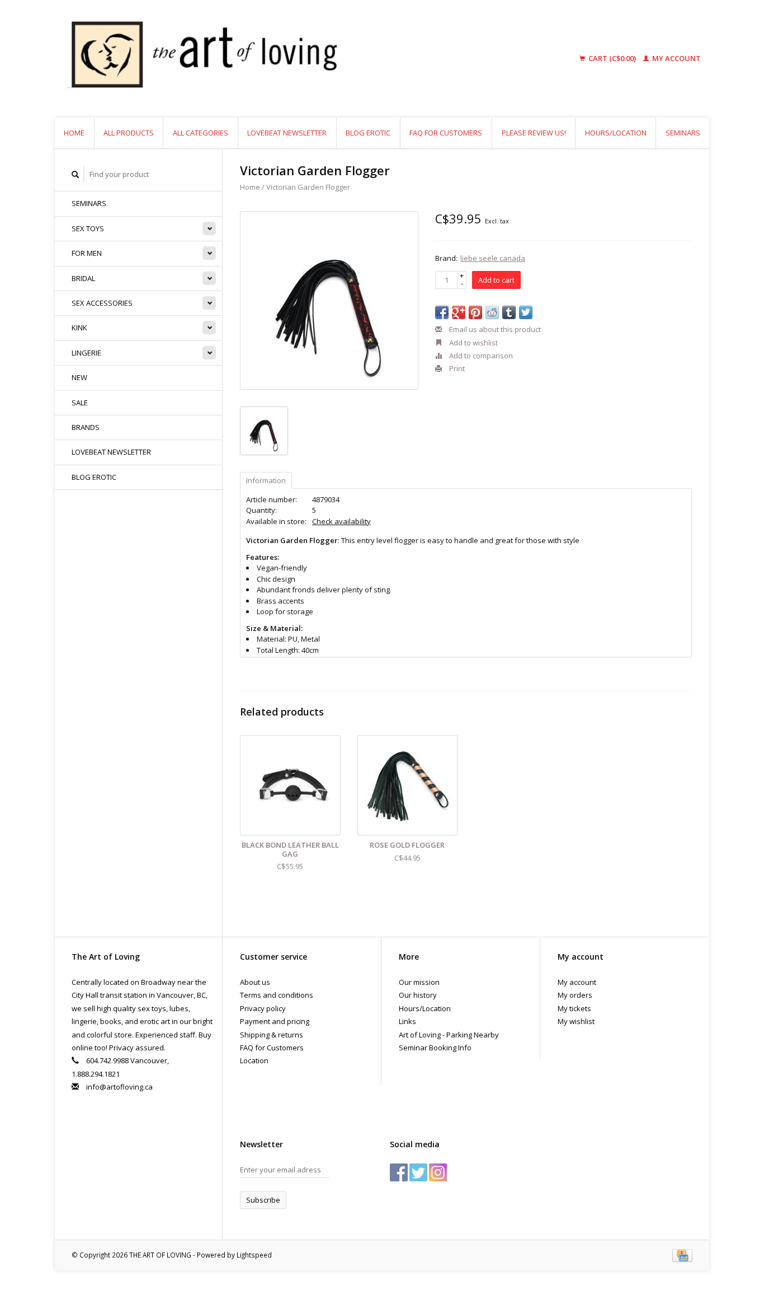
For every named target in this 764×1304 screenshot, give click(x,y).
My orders (575, 995)
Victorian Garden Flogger (308, 187)
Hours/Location (616, 133)
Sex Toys (88, 228)
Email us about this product (494, 329)
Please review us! (534, 133)
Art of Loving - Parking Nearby (449, 1035)
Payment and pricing (274, 1021)
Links (407, 1021)
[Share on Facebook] (442, 312)
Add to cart (496, 280)
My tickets (574, 1008)
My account (675, 58)
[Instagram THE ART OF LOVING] (438, 1172)
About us (255, 982)
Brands (86, 427)
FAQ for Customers (445, 133)
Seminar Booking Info (435, 1048)
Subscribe (263, 1200)
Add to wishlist (472, 343)
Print (456, 368)
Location (254, 1060)
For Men (87, 253)
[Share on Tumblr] (509, 312)
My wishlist (576, 1021)
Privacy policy (263, 1008)
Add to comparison (480, 355)
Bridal (83, 278)
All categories (200, 133)
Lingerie (86, 353)
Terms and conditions (276, 995)
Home (74, 133)
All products (128, 133)
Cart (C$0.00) (612, 58)
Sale (80, 403)
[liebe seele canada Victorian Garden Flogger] (329, 300)
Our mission (419, 982)
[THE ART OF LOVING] (289, 59)
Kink (79, 328)
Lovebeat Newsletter (287, 133)
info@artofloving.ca (119, 1087)
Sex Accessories (102, 303)
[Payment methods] (682, 1255)
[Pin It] (475, 312)
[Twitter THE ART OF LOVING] (418, 1172)
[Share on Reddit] (492, 312)
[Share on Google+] (458, 312)
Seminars (683, 133)
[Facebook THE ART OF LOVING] (399, 1172)
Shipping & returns (271, 1035)
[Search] (75, 174)
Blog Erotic (368, 133)
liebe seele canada (492, 258)
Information (266, 480)
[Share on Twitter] (525, 312)
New (79, 377)
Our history (418, 995)
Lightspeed (254, 1254)
